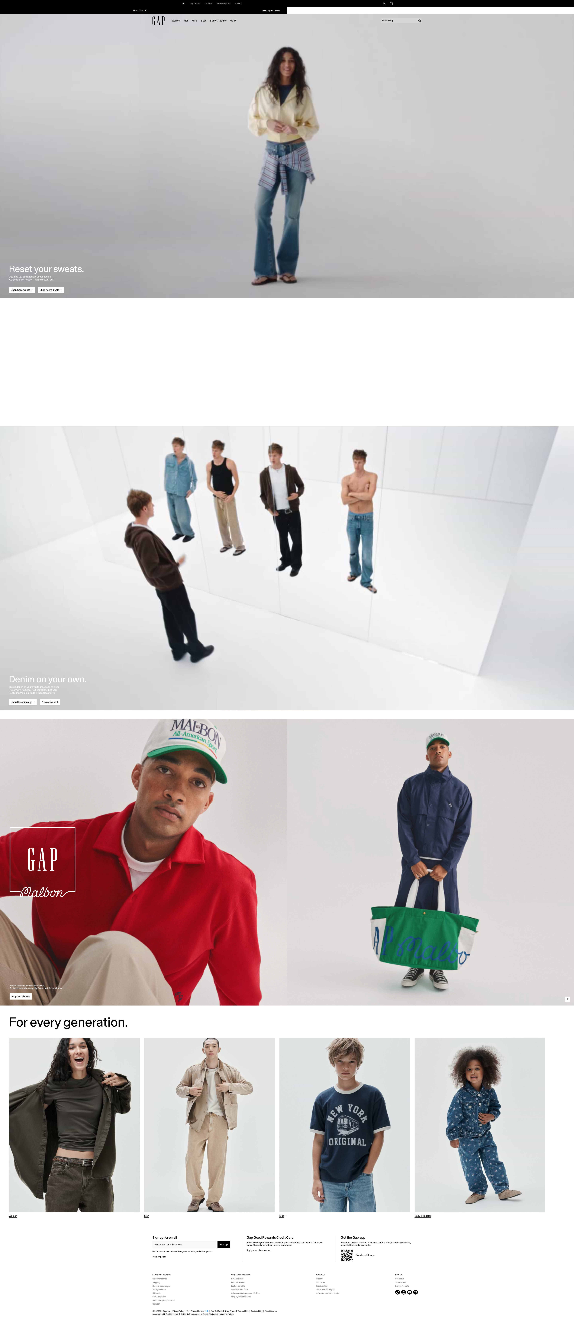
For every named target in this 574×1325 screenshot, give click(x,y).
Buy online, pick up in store (163, 1300)
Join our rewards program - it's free (245, 1293)
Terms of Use (243, 1311)
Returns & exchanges (161, 1286)
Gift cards (156, 1293)
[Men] (209, 1128)
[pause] (570, 10)
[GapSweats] (287, 154)
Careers (319, 1279)
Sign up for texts (402, 1286)
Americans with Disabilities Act (165, 1314)
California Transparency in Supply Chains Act (199, 1314)
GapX (233, 20)
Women (176, 20)
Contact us (399, 1279)
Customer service (159, 1279)
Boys (203, 20)
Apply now (252, 1250)
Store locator (400, 1282)
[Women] (74, 1128)
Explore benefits (238, 1286)
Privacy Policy (178, 1311)
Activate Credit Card (239, 1290)
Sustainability (256, 1311)
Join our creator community (327, 1293)
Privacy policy (159, 1257)
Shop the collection (20, 996)
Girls (194, 20)
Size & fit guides (159, 1297)
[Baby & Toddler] (480, 1128)
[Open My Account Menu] (384, 3)
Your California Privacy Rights (223, 1311)
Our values (320, 1282)
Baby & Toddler (218, 20)
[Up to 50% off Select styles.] (140, 10)
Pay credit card (237, 1279)
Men (186, 20)
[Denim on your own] (287, 561)
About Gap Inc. (271, 1311)
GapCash (156, 1304)
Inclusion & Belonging (325, 1290)
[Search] (420, 20)
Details (277, 10)
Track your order (159, 1290)
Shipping (156, 1282)
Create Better (321, 1286)
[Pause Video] (568, 999)
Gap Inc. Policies (227, 1314)
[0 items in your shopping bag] (391, 3)
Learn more (264, 1250)
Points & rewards (238, 1282)
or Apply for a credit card (241, 1297)
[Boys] (344, 1128)
